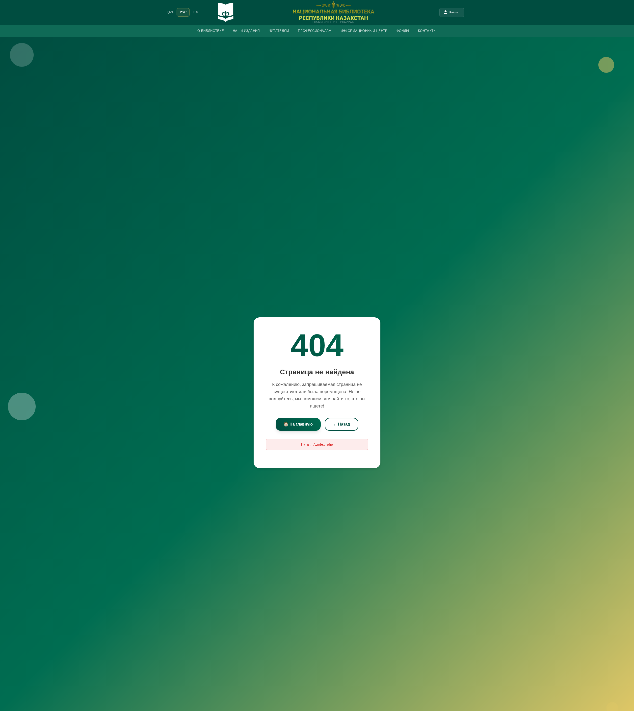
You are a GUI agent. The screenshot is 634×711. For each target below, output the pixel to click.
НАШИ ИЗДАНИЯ (246, 31)
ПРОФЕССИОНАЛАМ (314, 31)
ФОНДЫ (402, 31)
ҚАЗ (170, 12)
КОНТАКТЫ (427, 31)
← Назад (341, 424)
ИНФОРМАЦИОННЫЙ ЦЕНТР (364, 31)
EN (195, 12)
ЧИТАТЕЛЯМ (279, 31)
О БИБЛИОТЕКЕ (210, 31)
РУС (183, 12)
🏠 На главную (298, 424)
